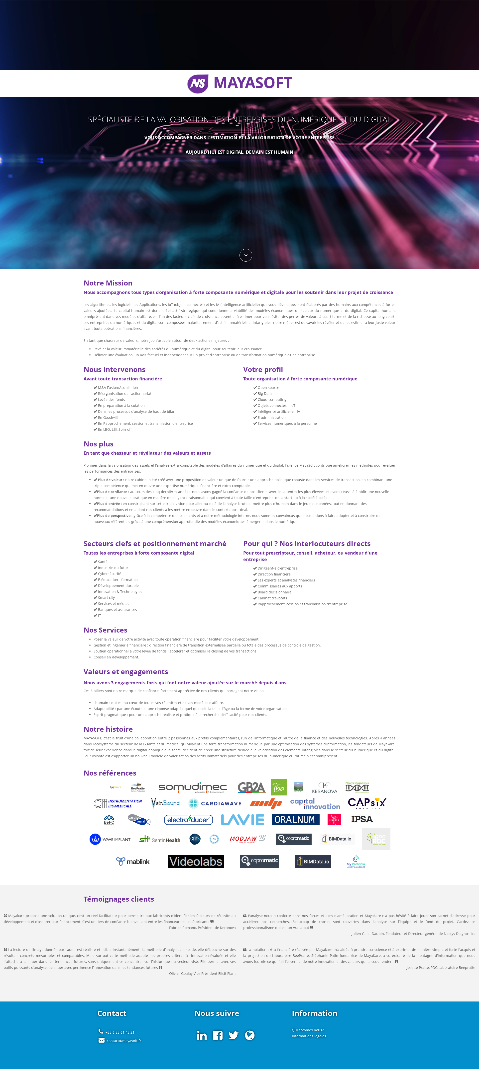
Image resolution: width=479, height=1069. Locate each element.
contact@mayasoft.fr (124, 1040)
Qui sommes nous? (308, 1030)
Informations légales (309, 1036)
